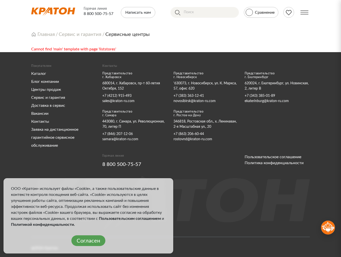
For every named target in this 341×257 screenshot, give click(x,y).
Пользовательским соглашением (130, 219)
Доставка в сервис (48, 106)
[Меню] (304, 12)
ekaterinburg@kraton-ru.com (267, 101)
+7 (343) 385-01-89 (260, 96)
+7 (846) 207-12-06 (117, 134)
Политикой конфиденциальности (42, 225)
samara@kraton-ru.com (120, 139)
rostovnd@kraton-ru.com (192, 139)
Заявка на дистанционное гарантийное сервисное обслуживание (54, 137)
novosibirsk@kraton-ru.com (194, 101)
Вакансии (39, 114)
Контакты (40, 122)
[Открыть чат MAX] (328, 228)
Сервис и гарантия (48, 98)
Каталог (38, 74)
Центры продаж (46, 90)
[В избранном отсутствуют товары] (288, 12)
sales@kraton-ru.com (118, 101)
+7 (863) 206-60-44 (188, 134)
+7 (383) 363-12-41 (188, 96)
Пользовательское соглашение (273, 157)
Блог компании (45, 82)
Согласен (88, 241)
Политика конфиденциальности (274, 163)
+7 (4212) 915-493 (117, 96)
